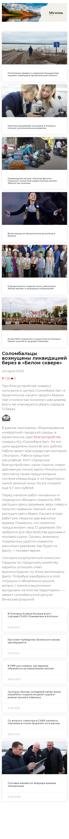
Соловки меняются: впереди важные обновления (32, 784)
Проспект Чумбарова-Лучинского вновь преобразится (34, 641)
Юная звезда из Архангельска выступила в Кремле (31, 234)
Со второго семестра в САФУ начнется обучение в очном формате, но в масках (34, 722)
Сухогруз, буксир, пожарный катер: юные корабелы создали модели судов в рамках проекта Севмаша (34, 694)
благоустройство (47, 437)
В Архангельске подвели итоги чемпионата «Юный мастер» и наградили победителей (32, 287)
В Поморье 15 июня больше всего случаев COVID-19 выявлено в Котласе (33, 615)
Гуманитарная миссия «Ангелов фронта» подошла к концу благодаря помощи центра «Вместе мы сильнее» (32, 180)
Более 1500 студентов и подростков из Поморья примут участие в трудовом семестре (34, 340)
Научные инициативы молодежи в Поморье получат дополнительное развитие (32, 127)
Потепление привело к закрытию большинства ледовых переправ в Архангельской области (33, 74)
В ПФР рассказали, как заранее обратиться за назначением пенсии (31, 667)
